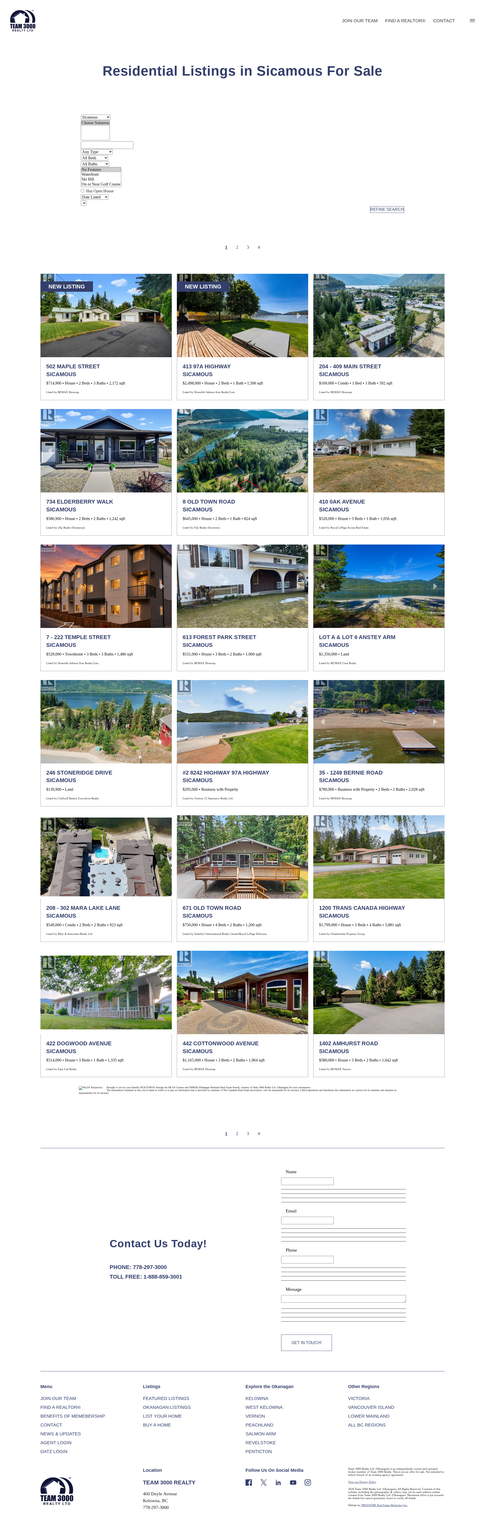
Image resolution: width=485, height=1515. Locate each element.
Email (291, 1210)
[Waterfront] (101, 174)
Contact (444, 20)
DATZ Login (53, 1451)
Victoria (359, 1398)
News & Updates (60, 1433)
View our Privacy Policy (362, 1481)
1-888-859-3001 (162, 1277)
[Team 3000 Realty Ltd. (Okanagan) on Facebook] (249, 1482)
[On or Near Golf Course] (101, 184)
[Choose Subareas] (95, 123)
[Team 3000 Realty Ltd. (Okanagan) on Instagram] (308, 1482)
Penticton (259, 1451)
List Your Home (162, 1416)
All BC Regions (367, 1425)
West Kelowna (264, 1407)
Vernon (255, 1416)
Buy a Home (157, 1425)
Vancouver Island (371, 1407)
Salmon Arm (261, 1433)
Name (291, 1171)
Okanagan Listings (167, 1407)
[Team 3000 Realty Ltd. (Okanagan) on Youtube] (293, 1482)
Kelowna (257, 1398)
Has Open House (99, 191)
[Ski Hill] (101, 179)
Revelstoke (261, 1442)
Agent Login (55, 1442)
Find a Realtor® (405, 20)
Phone (291, 1250)
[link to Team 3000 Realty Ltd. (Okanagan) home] (56, 1490)
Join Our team (360, 20)
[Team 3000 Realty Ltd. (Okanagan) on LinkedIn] (278, 1482)
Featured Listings (166, 1398)
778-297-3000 (150, 1267)
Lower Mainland (369, 1416)
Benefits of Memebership (72, 1416)
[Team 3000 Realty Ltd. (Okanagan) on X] (263, 1482)
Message (294, 1289)
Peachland (259, 1425)
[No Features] (101, 169)
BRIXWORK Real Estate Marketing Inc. (384, 1505)
